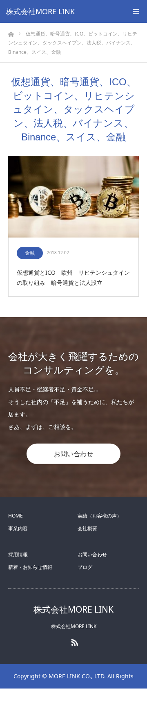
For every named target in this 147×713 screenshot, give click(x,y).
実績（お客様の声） (100, 515)
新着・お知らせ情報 (30, 567)
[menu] (135, 11)
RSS (73, 641)
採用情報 (18, 554)
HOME (15, 515)
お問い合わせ (73, 453)
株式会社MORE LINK (40, 11)
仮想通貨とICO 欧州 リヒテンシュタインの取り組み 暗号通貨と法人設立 (73, 278)
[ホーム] (10, 32)
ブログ (85, 567)
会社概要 (87, 528)
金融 (30, 252)
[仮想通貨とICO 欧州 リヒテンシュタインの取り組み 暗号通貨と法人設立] (73, 197)
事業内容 (18, 528)
